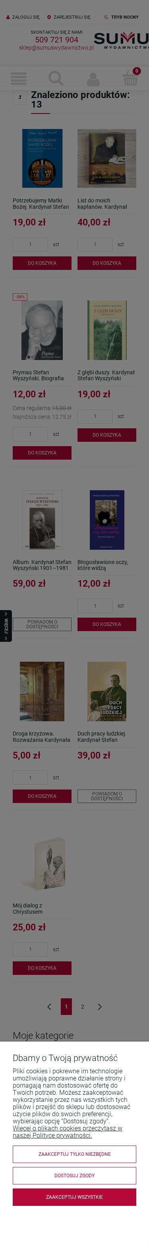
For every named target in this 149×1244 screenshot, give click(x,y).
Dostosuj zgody (74, 1176)
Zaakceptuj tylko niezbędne (75, 1154)
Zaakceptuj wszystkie (74, 1197)
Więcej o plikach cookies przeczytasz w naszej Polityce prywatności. (67, 1132)
